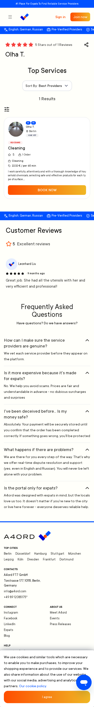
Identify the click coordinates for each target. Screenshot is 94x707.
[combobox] (47, 86)
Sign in (60, 17)
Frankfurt (49, 559)
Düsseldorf (22, 553)
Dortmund (67, 559)
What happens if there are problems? (39, 449)
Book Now (47, 190)
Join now (80, 17)
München (74, 553)
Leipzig (9, 559)
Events (55, 618)
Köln (20, 559)
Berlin (8, 553)
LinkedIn (9, 624)
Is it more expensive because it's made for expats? (40, 375)
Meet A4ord (58, 612)
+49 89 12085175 (15, 597)
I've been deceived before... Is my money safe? (35, 414)
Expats (8, 630)
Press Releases (60, 624)
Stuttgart (57, 553)
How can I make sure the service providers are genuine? (34, 343)
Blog (7, 635)
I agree (47, 697)
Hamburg (40, 553)
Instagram (11, 612)
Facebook (10, 618)
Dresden (33, 559)
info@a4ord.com (15, 591)
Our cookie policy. (33, 686)
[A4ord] (24, 17)
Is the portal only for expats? (31, 488)
